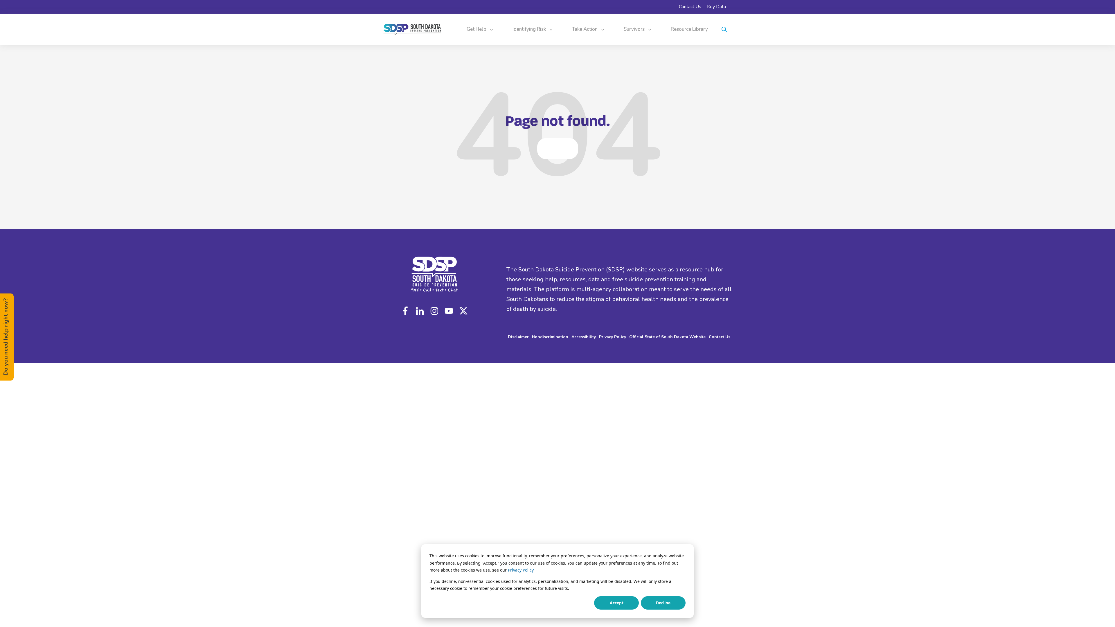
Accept (616, 603)
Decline (663, 603)
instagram (434, 311)
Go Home (557, 148)
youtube (449, 311)
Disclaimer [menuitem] (518, 337)
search (724, 29)
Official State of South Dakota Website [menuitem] (667, 337)
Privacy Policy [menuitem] (612, 337)
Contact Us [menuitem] (690, 6)
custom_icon (462, 311)
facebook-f (407, 311)
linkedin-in (420, 311)
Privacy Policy (520, 570)
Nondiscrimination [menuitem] (550, 337)
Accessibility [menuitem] (583, 337)
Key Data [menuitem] (716, 6)
